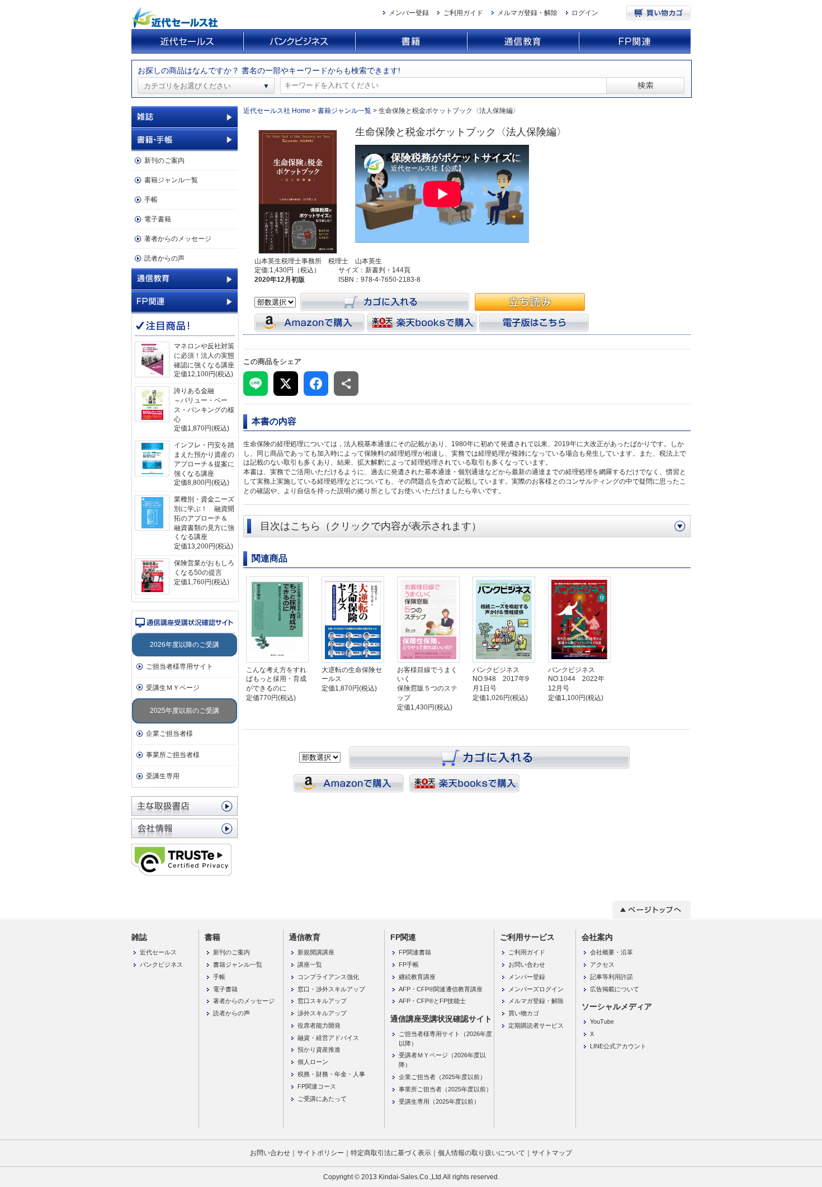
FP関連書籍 (415, 952)
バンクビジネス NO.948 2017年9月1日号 (501, 679)
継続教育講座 (417, 976)
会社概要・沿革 (611, 952)
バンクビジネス (299, 41)
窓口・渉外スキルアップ (331, 989)
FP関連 (635, 41)
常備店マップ (184, 806)
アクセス (602, 964)
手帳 (151, 200)
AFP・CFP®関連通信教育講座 (441, 989)
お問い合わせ (526, 964)
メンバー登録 (409, 13)
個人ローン (312, 1061)
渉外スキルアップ (322, 1013)
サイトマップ (552, 1153)
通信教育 (523, 41)
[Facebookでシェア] (316, 383)
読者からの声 (164, 258)
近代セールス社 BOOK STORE (176, 18)
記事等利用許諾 (611, 976)
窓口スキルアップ (322, 1000)
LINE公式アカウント (618, 1046)
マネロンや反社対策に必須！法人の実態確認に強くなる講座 (204, 355)
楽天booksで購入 (422, 323)
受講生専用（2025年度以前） (439, 1101)
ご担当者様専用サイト (179, 666)
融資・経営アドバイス (328, 1037)
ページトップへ (651, 909)
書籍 (411, 41)
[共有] (346, 383)
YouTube (602, 1021)
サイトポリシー (320, 1153)
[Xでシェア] (285, 383)
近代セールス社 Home (276, 111)
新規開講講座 (315, 952)
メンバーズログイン (536, 989)
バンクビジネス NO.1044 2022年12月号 (576, 679)
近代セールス (187, 41)
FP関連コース (316, 1086)
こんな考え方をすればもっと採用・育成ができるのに (276, 679)
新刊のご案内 (164, 160)
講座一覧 (309, 964)
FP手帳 (409, 964)
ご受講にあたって (322, 1098)
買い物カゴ (658, 13)
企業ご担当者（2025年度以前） (442, 1076)
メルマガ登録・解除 (527, 13)
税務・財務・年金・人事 (331, 1074)
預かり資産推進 (319, 1049)
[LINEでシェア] (255, 383)
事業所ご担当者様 (173, 755)
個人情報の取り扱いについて (481, 1153)
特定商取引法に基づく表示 (391, 1153)
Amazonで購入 (309, 323)
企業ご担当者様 (169, 733)
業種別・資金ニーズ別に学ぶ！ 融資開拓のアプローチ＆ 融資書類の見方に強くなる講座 (204, 518)
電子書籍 (157, 219)
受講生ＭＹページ (173, 688)
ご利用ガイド (463, 13)
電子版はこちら (534, 323)
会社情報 (184, 828)
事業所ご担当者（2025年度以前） (445, 1089)
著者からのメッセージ (177, 239)
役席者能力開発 (319, 1025)
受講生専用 (162, 776)
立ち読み (530, 302)
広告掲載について (614, 989)
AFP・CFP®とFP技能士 (432, 1000)
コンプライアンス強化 (328, 976)
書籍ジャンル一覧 (171, 180)
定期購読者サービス (536, 1025)
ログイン (584, 13)
